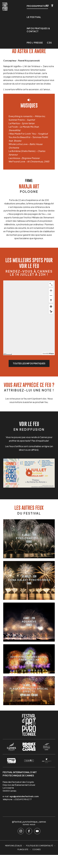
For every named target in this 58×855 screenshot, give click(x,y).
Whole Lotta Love (18, 144)
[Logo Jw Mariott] (46, 760)
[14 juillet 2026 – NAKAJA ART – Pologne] (29, 473)
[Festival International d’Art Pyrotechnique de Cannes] (5, 6)
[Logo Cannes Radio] (11, 761)
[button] (48, 5)
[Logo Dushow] (29, 761)
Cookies (36, 849)
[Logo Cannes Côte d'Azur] (11, 747)
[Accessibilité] (52, 6)
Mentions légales (13, 846)
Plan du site (23, 849)
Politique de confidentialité (39, 846)
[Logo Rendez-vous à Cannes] (29, 747)
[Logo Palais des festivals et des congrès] (46, 747)
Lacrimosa (14, 158)
